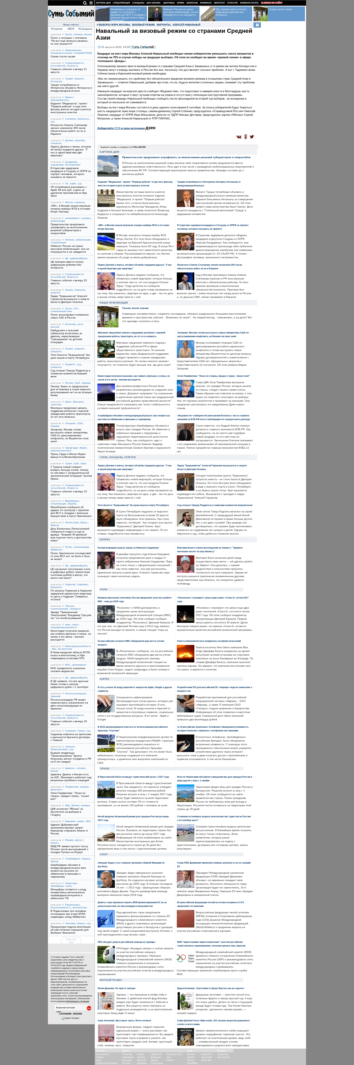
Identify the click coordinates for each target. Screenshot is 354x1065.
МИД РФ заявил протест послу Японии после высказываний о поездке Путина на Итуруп (69, 849)
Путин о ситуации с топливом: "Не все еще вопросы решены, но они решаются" (69, 40)
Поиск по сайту (273, 3)
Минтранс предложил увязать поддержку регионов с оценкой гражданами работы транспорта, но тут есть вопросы (71, 412)
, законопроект (78, 665)
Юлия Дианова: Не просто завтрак (116, 988)
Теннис (191, 1060)
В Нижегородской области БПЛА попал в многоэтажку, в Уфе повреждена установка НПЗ (70, 655)
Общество (156, 1054)
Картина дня (103, 3)
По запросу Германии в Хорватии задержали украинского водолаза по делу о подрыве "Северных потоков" (71, 595)
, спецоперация (80, 547)
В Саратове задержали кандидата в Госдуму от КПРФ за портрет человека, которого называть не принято (71, 172)
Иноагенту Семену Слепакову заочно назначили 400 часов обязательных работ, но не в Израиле (69, 129)
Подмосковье (72, 905)
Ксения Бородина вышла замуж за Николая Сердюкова (128, 548)
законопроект (72, 218)
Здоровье (169, 3)
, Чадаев (85, 859)
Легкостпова (72, 522)
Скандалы (138, 3)
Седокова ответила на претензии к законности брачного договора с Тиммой (71, 737)
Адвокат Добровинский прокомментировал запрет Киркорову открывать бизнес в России (69, 829)
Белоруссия (223, 1057)
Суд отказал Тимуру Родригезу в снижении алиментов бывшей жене (70, 373)
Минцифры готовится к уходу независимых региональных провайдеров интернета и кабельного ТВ (68, 894)
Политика (127, 1054)
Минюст (69, 97)
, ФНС (88, 821)
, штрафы (85, 218)
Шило (68, 402)
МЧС (67, 665)
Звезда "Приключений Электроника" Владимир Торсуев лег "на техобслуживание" (71, 615)
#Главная (57, 28)
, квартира (79, 140)
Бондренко (71, 162)
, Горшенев (79, 290)
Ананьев (69, 747)
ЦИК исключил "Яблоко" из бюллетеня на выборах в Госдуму (67, 811)
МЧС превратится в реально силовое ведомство (68, 670)
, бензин (87, 34)
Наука (104, 589)
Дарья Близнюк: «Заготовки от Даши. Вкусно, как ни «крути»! (210, 988)
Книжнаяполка (73, 50)
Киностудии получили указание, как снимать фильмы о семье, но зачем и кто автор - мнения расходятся (71, 635)
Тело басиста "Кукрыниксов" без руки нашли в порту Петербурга (70, 356)
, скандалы (75, 609)
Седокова (70, 731)
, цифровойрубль (78, 258)
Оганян (69, 290)
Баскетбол (206, 1054)
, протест (79, 840)
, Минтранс (78, 402)
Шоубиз (105, 539)
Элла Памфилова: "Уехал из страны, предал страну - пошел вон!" (70, 795)
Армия (180, 3)
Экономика (128, 1057)
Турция (69, 79)
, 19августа (72, 488)
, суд (79, 183)
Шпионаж (192, 3)
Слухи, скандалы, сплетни (118, 457)
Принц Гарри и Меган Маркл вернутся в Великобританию (68, 455)
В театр (126, 1063)
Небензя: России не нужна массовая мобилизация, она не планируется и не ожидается (70, 248)
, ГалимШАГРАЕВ (82, 53)
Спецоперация (121, 3)
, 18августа (72, 718)
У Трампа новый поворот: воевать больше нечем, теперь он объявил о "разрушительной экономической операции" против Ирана (71, 472)
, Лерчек (80, 923)
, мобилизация (83, 240)
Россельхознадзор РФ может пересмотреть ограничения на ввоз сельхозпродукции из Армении (69, 704)
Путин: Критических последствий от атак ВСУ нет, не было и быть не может (71, 556)
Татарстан (222, 1054)
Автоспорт (206, 1057)
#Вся (70, 28)
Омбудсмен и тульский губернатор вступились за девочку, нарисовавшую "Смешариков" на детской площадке (66, 336)
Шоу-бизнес (154, 3)
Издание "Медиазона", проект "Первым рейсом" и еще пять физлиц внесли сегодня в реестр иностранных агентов (71, 108)
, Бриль (83, 522)
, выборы (84, 787)
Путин (68, 34)
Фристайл (206, 1060)
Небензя (69, 240)
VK (66, 183)
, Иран (83, 463)
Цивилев (70, 768)
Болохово (70, 324)
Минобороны (72, 501)
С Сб (143, 46)
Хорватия (70, 584)
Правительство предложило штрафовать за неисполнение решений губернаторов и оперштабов (69, 229)
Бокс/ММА (192, 1063)
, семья (75, 625)
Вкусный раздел (111, 980)
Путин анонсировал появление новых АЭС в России (70, 316)
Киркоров (70, 821)
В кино (140, 1054)
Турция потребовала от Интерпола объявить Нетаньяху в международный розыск (71, 87)
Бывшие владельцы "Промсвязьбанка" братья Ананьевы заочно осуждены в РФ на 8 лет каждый (71, 757)
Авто (168, 1057)
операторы (71, 883)
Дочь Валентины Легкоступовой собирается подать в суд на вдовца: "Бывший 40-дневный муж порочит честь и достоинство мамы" (71, 534)
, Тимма (80, 731)
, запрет (80, 821)
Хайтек (104, 679)
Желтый (141, 1060)
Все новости (102, 1054)
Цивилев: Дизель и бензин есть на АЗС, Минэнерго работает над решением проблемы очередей (71, 777)
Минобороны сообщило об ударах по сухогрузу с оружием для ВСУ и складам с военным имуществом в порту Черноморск (71, 511)
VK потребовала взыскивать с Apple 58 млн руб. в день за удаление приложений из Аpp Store (69, 191)
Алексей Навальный (186, 24)
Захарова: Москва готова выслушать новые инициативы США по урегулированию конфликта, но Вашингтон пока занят (69, 435)
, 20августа (72, 277)
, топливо (77, 34)
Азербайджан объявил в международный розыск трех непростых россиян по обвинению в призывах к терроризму (68, 870)
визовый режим (143, 24)
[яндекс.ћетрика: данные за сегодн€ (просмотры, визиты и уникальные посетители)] (70, 1018)
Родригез (70, 364)
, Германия (82, 584)
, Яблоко (74, 805)
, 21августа (72, 66)
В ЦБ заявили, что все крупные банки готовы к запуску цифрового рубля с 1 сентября (69, 684)
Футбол (191, 1054)
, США (77, 383)
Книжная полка (249, 3)
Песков (69, 383)
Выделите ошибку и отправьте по (123, 147)
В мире (100, 1057)
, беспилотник (64, 649)
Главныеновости (74, 63)
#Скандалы (85, 28)
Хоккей (190, 1057)
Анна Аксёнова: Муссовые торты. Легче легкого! (124, 1020)
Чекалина (70, 923)
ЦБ (66, 258)
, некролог (78, 349)
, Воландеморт (72, 165)
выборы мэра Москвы (114, 24)
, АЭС (75, 308)
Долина (69, 140)
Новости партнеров (106, 1063)
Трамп (68, 463)
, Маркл (83, 448)
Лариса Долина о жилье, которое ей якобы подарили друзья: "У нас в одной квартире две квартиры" (71, 151)
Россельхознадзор (75, 693)
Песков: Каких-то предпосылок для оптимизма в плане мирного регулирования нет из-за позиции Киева (71, 391)
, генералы (79, 202)
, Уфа (53, 649)
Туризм (104, 768)
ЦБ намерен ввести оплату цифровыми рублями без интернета (67, 264)
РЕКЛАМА (77, 1013)
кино (67, 625)
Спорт (104, 854)
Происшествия (174, 1054)
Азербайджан (72, 859)
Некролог (219, 3)
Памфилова (71, 787)
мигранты (163, 24)
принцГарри (71, 448)
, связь (68, 886)
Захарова (70, 423)
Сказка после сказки (63, 56)
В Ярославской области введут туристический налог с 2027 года (133, 777)
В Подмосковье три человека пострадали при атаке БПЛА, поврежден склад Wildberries (68, 913)
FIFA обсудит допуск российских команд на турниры (126, 942)
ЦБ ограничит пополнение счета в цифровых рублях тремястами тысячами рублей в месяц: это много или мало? (70, 573)
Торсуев (69, 606)
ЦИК (67, 805)
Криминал (206, 3)
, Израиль (78, 79)
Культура (232, 3)
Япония (69, 840)
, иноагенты (82, 119)
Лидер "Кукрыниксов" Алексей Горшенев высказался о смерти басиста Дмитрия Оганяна (70, 299)
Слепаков (70, 119)
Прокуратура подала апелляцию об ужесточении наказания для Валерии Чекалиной (71, 929)
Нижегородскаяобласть (78, 646)
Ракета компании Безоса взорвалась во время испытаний (209, 641)
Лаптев (69, 202)
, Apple (72, 183)
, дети (80, 324)
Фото (99, 1060)
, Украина (86, 383)
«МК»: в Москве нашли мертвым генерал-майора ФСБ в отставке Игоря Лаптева (70, 208)
